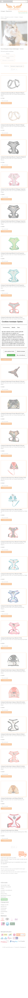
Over (18, 327)
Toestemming (6, 327)
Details (13, 327)
